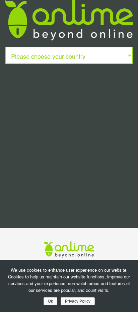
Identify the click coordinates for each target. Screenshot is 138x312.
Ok (50, 301)
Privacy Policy (77, 301)
